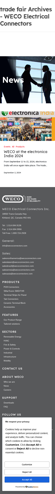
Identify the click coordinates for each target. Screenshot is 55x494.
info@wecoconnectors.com (14, 245)
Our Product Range (13, 320)
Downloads (9, 403)
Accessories (9, 307)
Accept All (27, 479)
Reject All (27, 472)
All (13, 146)
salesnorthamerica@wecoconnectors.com (21, 258)
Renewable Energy (12, 337)
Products (20, 146)
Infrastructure (10, 357)
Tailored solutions (12, 324)
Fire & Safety (10, 345)
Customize (27, 464)
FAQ (6, 407)
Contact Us (12, 368)
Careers (7, 390)
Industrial (8, 353)
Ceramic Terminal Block (15, 303)
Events (7, 146)
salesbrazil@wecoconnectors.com (18, 266)
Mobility (7, 361)
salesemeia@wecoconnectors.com (18, 270)
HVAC (6, 341)
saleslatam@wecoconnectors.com (18, 262)
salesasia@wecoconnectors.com (17, 273)
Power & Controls (12, 349)
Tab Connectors (11, 299)
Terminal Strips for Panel (15, 295)
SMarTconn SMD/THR (14, 291)
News (6, 386)
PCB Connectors (11, 287)
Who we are (9, 382)
